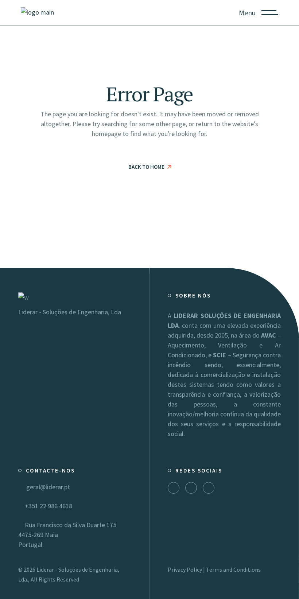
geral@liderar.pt (46, 487)
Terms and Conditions (233, 569)
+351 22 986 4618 (47, 506)
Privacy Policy (185, 569)
